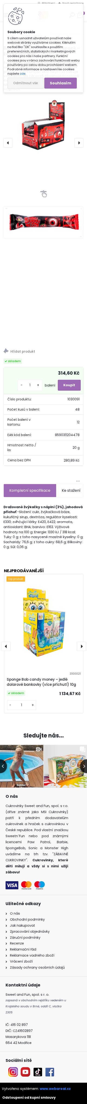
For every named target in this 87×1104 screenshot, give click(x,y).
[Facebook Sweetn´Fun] (49, 1070)
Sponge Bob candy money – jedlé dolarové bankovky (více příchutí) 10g (41, 682)
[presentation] (8, 142)
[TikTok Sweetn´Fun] (38, 1070)
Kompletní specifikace (29, 490)
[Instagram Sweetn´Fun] (13, 1070)
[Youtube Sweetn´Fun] (25, 1070)
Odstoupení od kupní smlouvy (29, 1097)
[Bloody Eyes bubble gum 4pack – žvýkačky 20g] (43, 126)
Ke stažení (71, 490)
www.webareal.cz (55, 1088)
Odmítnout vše (25, 83)
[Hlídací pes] (43, 351)
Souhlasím (60, 83)
